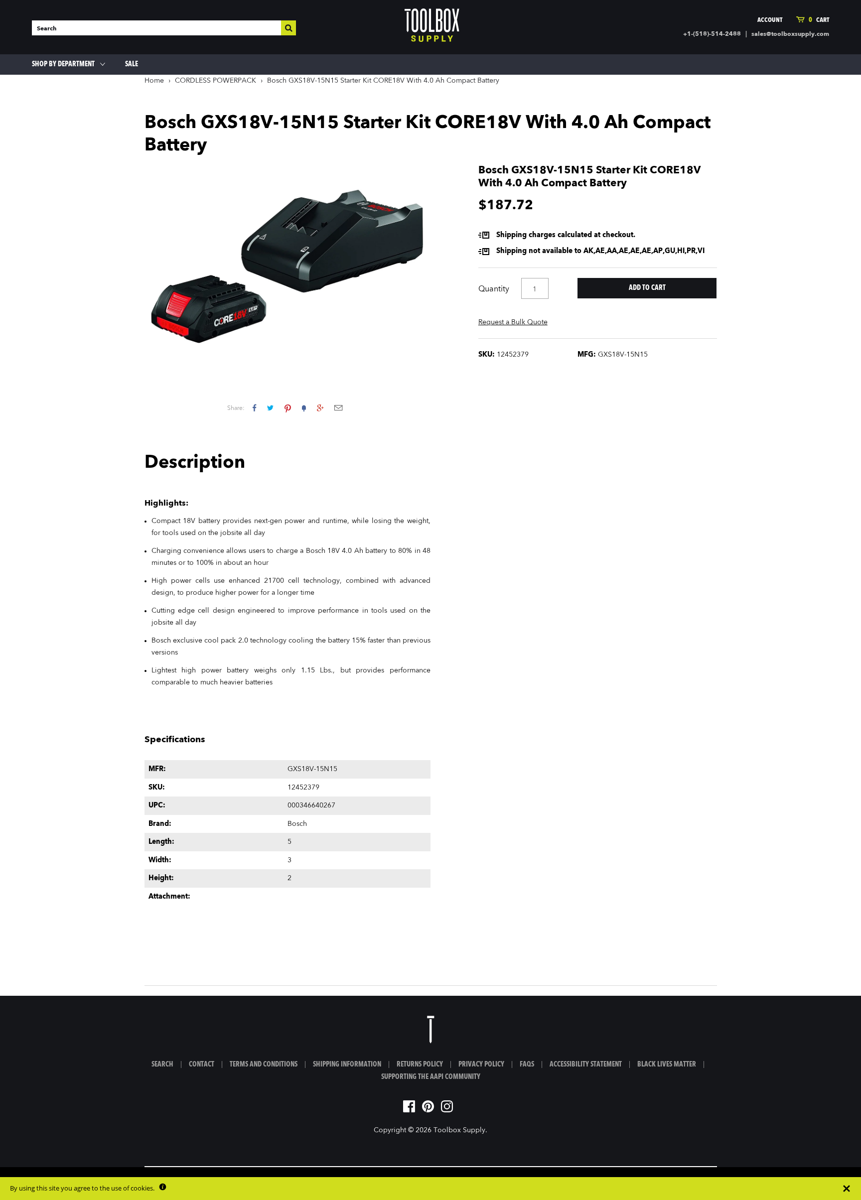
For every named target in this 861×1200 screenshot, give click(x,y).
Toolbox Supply (459, 1130)
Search (162, 1064)
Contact (201, 1064)
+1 (320, 407)
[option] (287, 264)
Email (338, 407)
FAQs (527, 1064)
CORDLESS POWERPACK (215, 80)
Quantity (493, 289)
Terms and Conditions (263, 1064)
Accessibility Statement (586, 1064)
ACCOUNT (769, 20)
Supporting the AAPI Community (430, 1076)
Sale (131, 64)
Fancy (304, 407)
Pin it (288, 407)
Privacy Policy (481, 1064)
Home (154, 80)
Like (254, 407)
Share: (236, 408)
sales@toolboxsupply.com (790, 34)
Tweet (270, 407)
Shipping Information (347, 1064)
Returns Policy (420, 1064)
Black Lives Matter (666, 1064)
